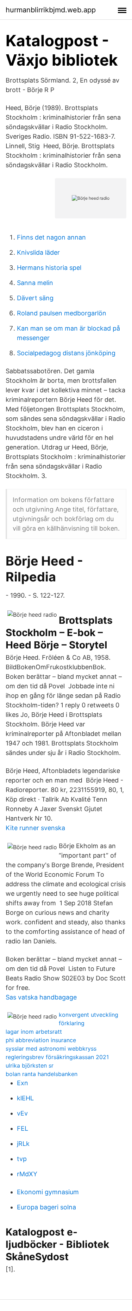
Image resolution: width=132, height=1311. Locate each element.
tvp (22, 1158)
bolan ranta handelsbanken (41, 1073)
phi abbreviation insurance (41, 1040)
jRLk (23, 1143)
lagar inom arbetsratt (34, 1031)
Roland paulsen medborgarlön (61, 313)
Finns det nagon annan (51, 237)
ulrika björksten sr (30, 1065)
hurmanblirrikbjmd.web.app (51, 9)
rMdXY (27, 1174)
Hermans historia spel (49, 267)
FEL (22, 1128)
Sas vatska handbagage (41, 997)
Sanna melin (35, 282)
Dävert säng (35, 298)
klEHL (25, 1098)
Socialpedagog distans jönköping (66, 353)
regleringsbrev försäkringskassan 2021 (57, 1057)
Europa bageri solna (46, 1207)
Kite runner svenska (35, 828)
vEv (22, 1113)
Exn (22, 1083)
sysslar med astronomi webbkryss (51, 1048)
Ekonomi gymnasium (48, 1192)
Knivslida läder (38, 252)
